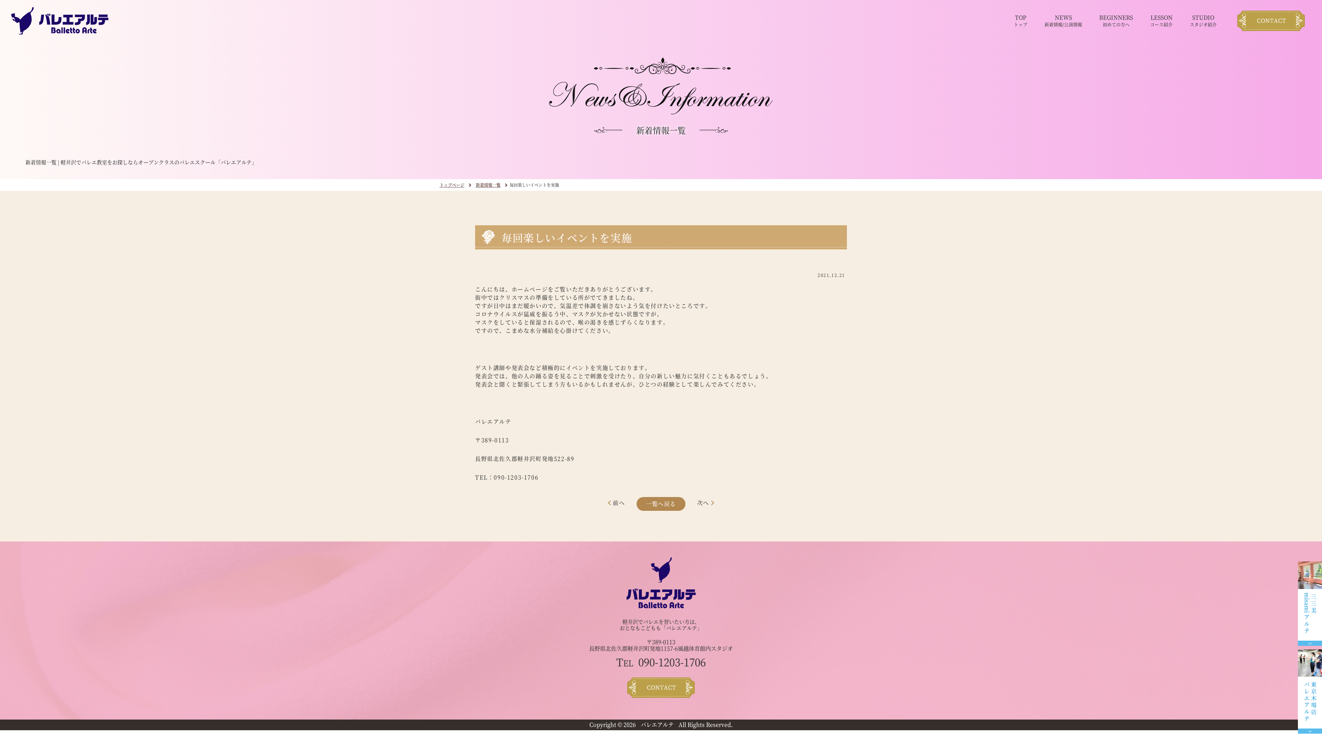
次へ (703, 503)
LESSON (1161, 21)
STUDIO (1203, 21)
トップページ (452, 185)
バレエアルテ (657, 724)
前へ (619, 503)
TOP (1020, 21)
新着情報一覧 (488, 185)
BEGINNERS (1116, 21)
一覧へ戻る (661, 504)
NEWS (1063, 21)
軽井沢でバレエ (640, 621)
